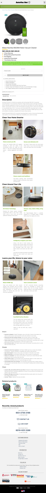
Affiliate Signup (23, 466)
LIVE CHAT (24, 424)
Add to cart (26, 75)
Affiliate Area (22, 468)
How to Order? (22, 446)
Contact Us (20, 454)
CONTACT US (24, 419)
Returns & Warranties (23, 441)
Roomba (12, 9)
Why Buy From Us (22, 455)
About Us (20, 452)
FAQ (19, 444)
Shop (6, 9)
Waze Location (21, 457)
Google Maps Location (23, 458)
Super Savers (23, 68)
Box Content (13, 95)
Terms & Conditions (26, 486)
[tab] (5, 96)
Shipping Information (23, 440)
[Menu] (1, 2)
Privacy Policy (32, 486)
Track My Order (22, 443)
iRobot (9, 9)
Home (3, 9)
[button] (5, 49)
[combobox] (22, 6)
